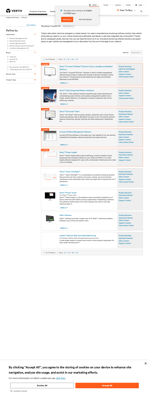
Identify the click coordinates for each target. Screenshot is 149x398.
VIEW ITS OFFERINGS (127, 69)
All (77, 59)
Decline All (42, 385)
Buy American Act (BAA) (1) (19, 67)
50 (72, 59)
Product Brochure (125, 66)
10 (64, 59)
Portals (106, 5)
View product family (126, 76)
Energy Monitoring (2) (17, 41)
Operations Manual (126, 114)
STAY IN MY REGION (85, 19)
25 (68, 59)
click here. (61, 378)
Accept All (107, 385)
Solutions (54, 11)
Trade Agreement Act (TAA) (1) (20, 69)
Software (67, 25)
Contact (128, 5)
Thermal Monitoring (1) (17, 43)
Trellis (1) (12, 57)
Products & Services (38, 11)
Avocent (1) (13, 59)
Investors (118, 5)
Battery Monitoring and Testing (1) (21, 46)
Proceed (67, 19)
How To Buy (126, 10)
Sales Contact (124, 116)
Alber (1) (12, 61)
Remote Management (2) (18, 38)
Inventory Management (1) (19, 48)
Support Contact (125, 74)
